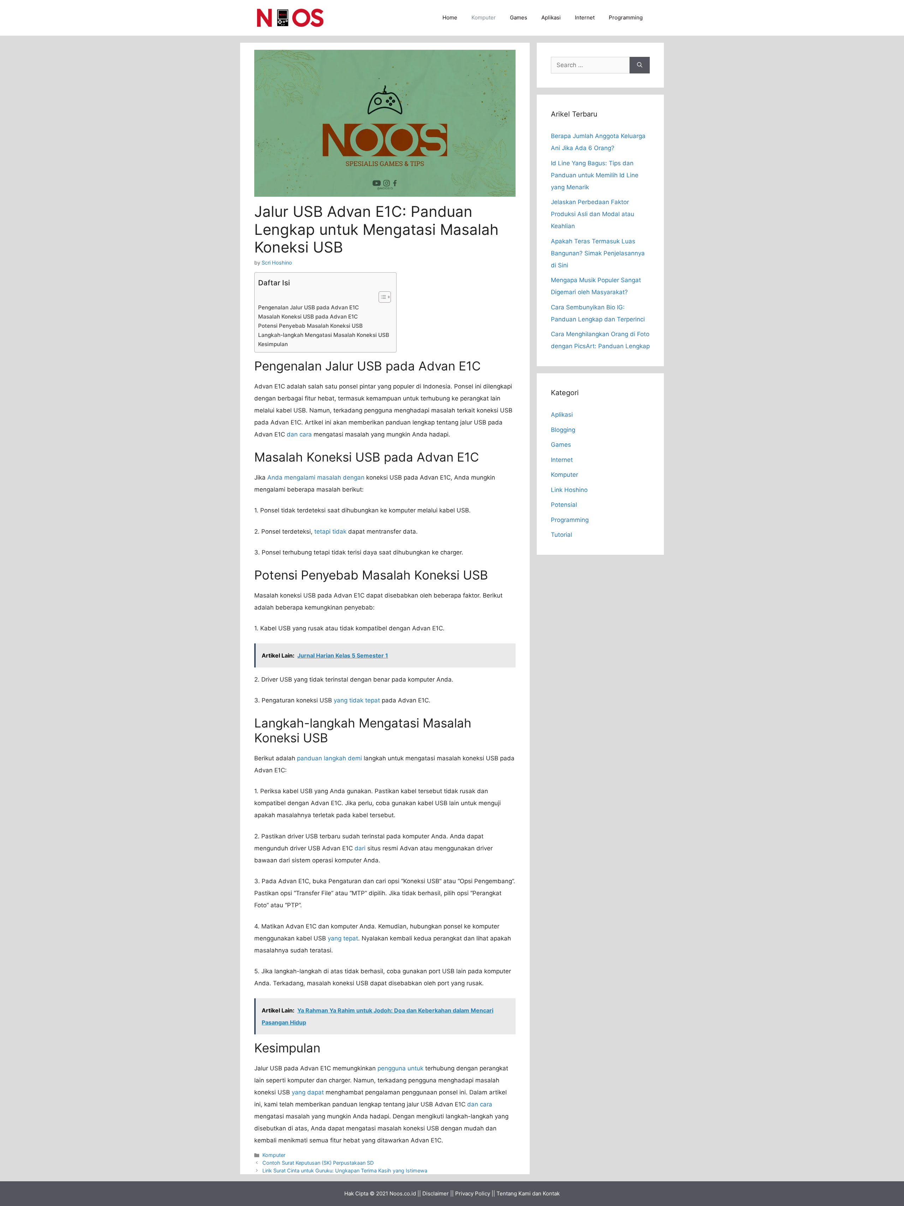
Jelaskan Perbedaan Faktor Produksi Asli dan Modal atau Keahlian (592, 214)
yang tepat (343, 938)
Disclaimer (435, 1193)
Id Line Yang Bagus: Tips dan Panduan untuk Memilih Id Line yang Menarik (594, 175)
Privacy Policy (472, 1193)
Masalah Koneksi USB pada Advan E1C (308, 316)
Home (449, 17)
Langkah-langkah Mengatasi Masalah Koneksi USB (323, 335)
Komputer (483, 17)
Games (518, 17)
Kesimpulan (273, 344)
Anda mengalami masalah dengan (315, 477)
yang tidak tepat (357, 700)
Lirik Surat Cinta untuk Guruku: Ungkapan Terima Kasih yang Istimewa (344, 1171)
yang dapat (308, 1092)
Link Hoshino (569, 489)
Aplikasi (551, 17)
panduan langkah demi (329, 758)
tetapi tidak (330, 531)
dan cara (299, 434)
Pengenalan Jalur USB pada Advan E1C (308, 307)
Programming (626, 17)
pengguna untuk (400, 1068)
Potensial (564, 504)
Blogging (563, 429)
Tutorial (561, 534)
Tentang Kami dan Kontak (528, 1193)
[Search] (640, 65)
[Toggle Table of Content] (381, 297)
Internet (585, 17)
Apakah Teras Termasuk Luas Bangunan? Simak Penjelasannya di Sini (598, 253)
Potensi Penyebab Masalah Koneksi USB (310, 325)
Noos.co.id (402, 1193)
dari (360, 848)
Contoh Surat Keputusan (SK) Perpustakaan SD (318, 1163)
